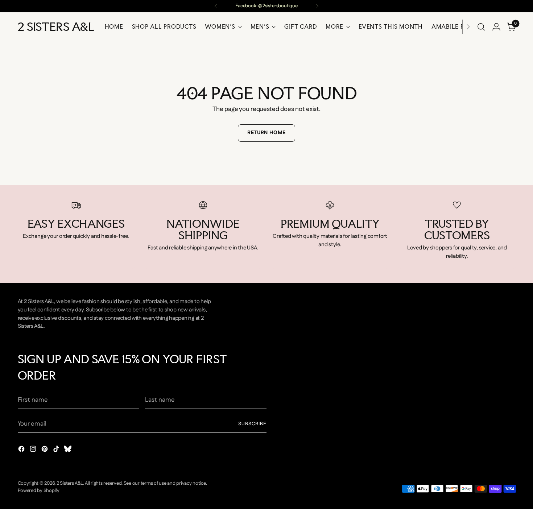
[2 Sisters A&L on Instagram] (33, 450)
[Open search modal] (481, 27)
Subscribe (252, 424)
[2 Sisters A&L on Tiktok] (57, 450)
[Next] (317, 6)
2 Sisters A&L (70, 483)
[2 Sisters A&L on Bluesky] (68, 450)
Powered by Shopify (38, 490)
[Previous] (216, 6)
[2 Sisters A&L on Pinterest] (45, 450)
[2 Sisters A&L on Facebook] (22, 450)
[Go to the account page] (496, 27)
